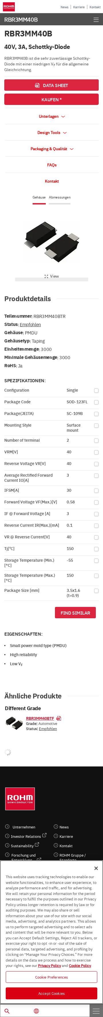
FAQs (52, 165)
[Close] (96, 868)
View (54, 276)
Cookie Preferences (51, 976)
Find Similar (75, 612)
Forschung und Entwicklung (23, 857)
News (64, 7)
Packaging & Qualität (49, 148)
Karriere (79, 7)
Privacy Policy (49, 965)
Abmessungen (59, 197)
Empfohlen (30, 324)
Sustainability (22, 845)
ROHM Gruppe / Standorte (73, 857)
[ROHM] (10, 6)
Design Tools (49, 132)
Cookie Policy (80, 965)
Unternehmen (24, 826)
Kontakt (95, 7)
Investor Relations (26, 836)
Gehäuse (39, 197)
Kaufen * (51, 99)
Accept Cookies (51, 993)
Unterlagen (49, 116)
